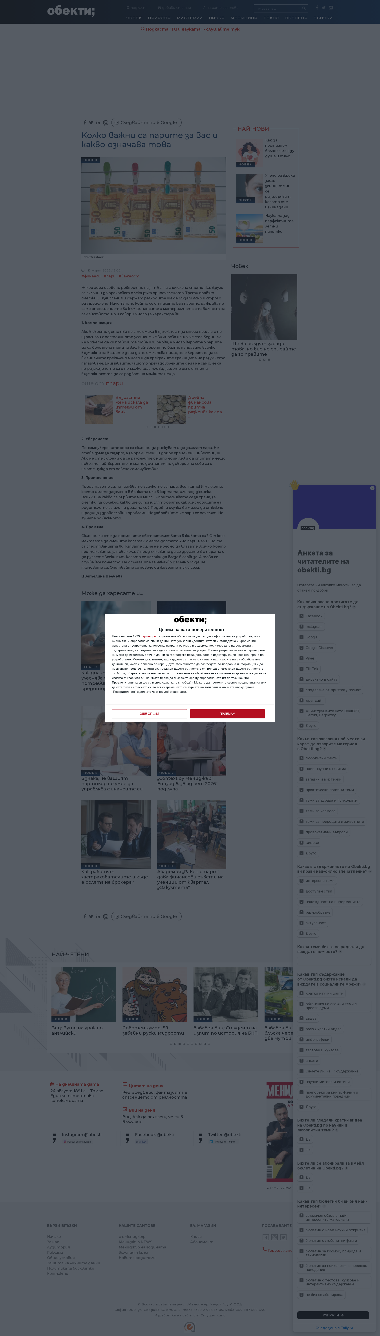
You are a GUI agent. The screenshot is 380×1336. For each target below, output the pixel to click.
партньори (148, 636)
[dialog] (190, 668)
